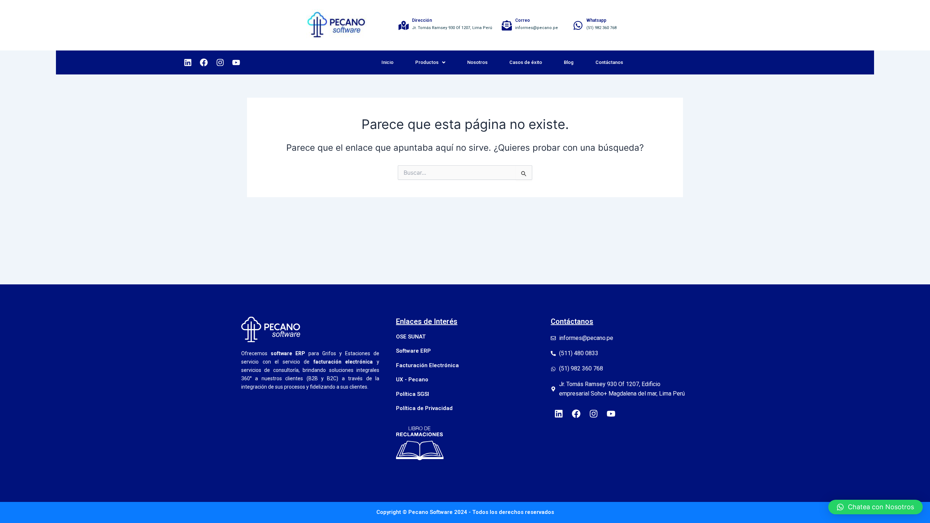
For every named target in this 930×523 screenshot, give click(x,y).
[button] (875, 507)
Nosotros (477, 62)
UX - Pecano (412, 379)
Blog (569, 62)
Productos (426, 62)
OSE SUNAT (411, 336)
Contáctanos (609, 62)
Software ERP (413, 351)
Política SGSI (412, 394)
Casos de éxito (525, 62)
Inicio (387, 62)
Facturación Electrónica (427, 365)
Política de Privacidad (424, 408)
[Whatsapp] (578, 25)
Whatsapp (596, 20)
